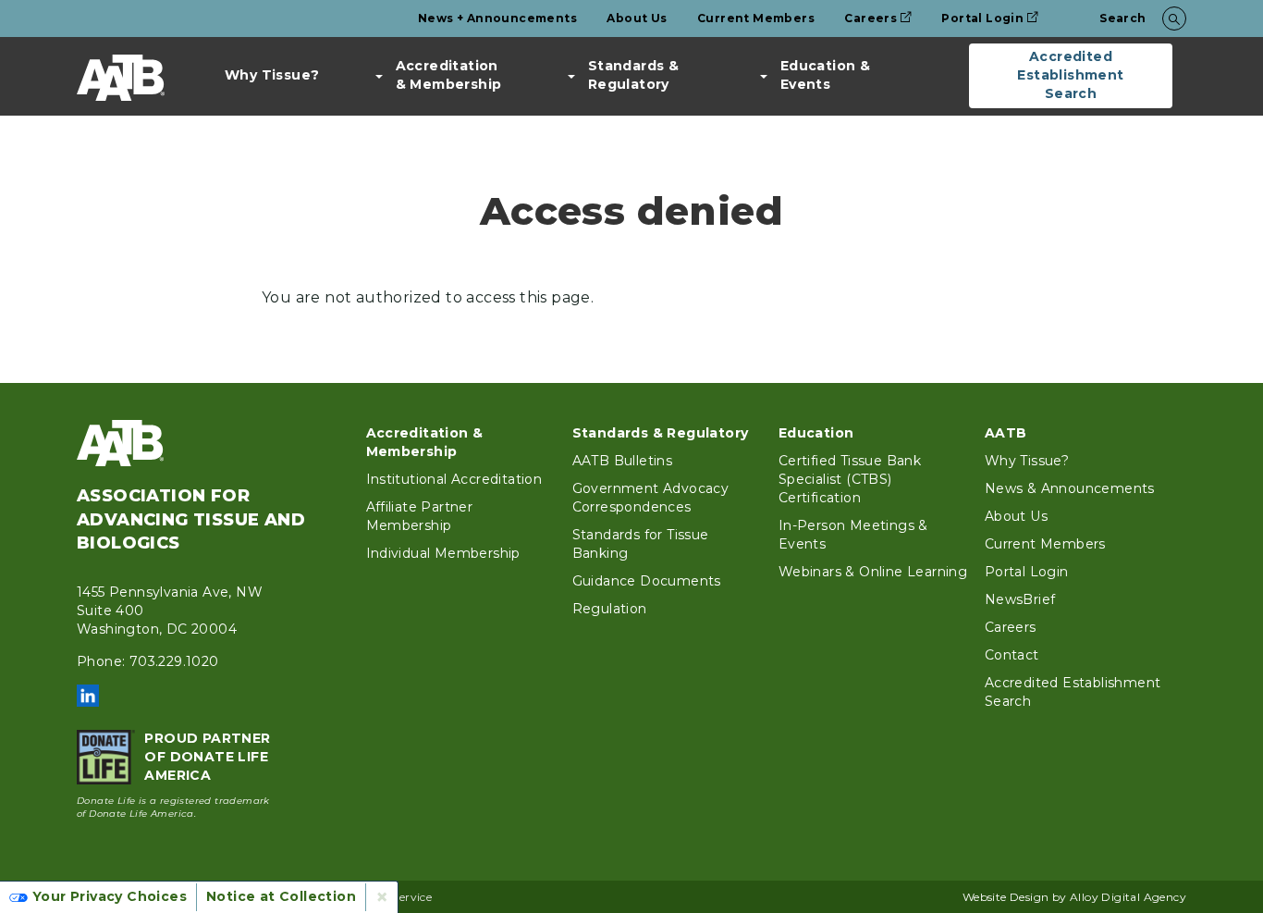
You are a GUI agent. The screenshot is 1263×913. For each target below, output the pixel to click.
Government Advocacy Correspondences (651, 497)
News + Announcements (497, 18)
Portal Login (982, 18)
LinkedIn (88, 696)
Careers (870, 18)
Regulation (609, 608)
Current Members (756, 18)
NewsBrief (1020, 599)
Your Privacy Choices (109, 896)
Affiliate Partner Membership (419, 516)
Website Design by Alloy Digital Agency (1074, 897)
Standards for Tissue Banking (640, 543)
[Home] (121, 78)
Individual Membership (443, 553)
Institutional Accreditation (454, 479)
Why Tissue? (272, 75)
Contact (1012, 655)
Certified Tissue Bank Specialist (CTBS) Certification (850, 479)
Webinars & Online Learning (873, 571)
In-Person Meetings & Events (853, 534)
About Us (637, 18)
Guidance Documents (646, 581)
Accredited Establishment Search (1070, 75)
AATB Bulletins (622, 460)
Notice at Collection (281, 896)
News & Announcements (1070, 488)
